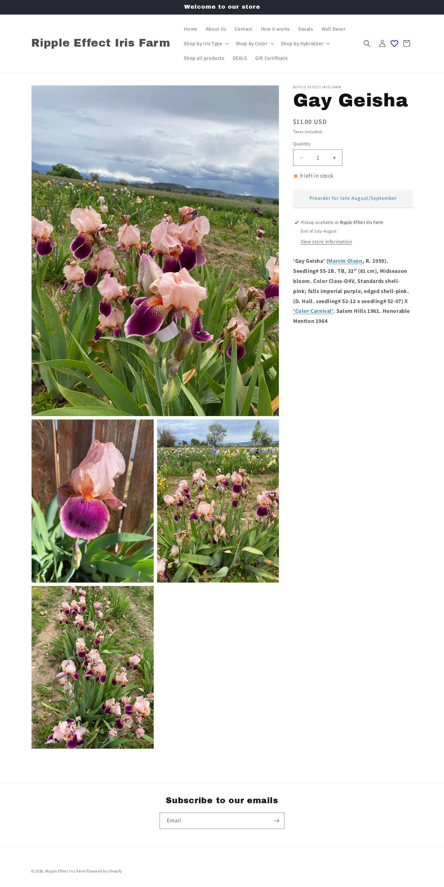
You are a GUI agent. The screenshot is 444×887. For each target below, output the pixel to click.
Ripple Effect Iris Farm (65, 871)
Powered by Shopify (104, 871)
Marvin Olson (345, 261)
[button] (205, 43)
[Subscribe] (276, 821)
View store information (326, 242)
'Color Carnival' (313, 311)
